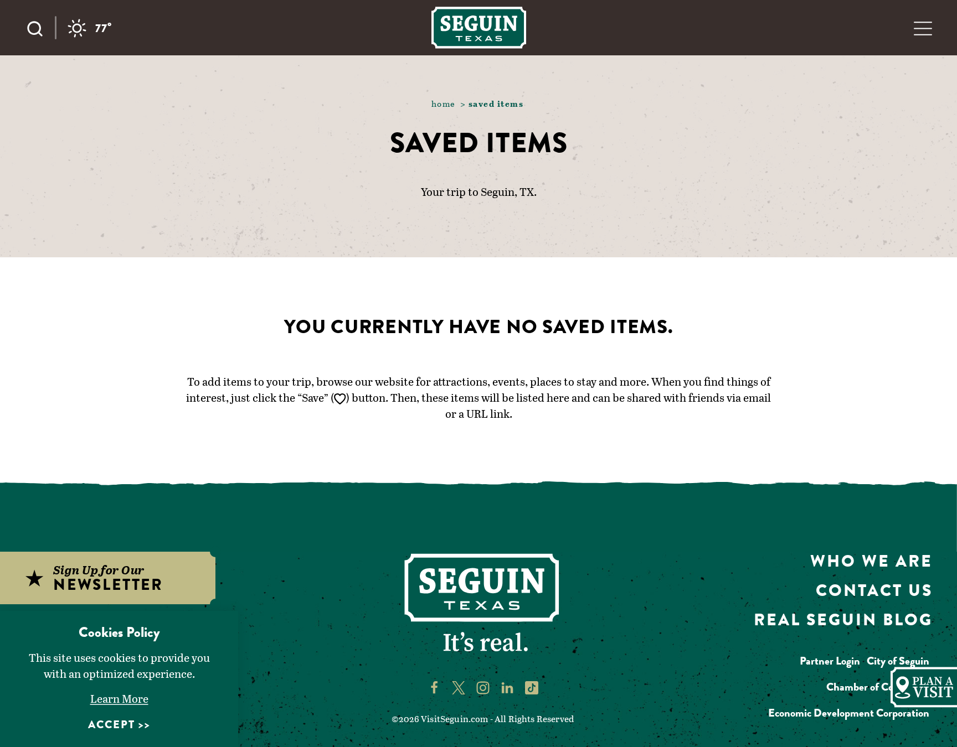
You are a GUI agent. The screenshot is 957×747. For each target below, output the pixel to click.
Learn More (119, 698)
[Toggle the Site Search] (40, 27)
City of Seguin (898, 661)
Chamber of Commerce (877, 687)
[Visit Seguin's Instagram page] (483, 686)
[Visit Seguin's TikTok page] (531, 686)
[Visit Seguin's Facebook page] (434, 686)
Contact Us (874, 590)
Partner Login (830, 661)
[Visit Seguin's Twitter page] (458, 686)
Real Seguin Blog (843, 619)
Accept (111, 725)
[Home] (478, 27)
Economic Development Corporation (848, 713)
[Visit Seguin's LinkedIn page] (507, 686)
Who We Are (871, 561)
